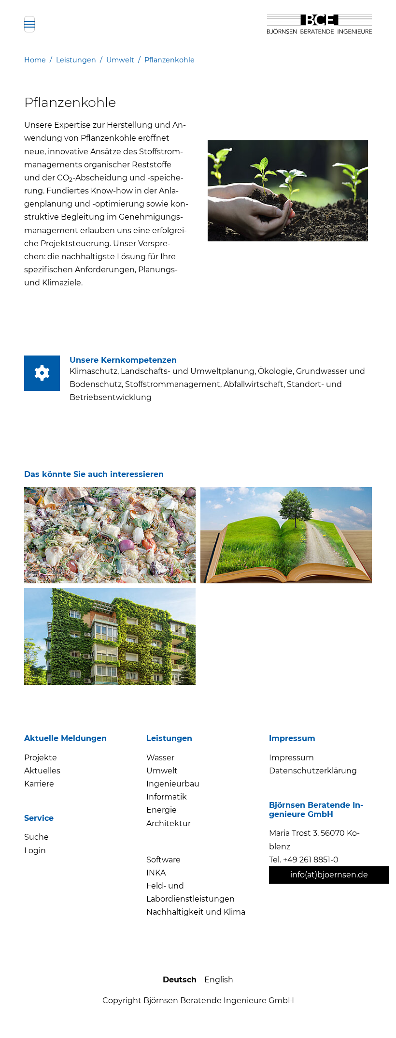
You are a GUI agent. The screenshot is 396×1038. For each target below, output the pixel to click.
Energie (161, 810)
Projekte (40, 757)
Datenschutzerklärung (313, 770)
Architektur (168, 823)
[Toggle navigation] (29, 24)
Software (163, 859)
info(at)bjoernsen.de (329, 874)
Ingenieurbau (172, 783)
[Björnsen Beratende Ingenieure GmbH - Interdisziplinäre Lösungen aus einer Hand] (319, 24)
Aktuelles (42, 770)
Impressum (291, 757)
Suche (36, 837)
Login (35, 850)
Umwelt (162, 770)
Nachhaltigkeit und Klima (195, 912)
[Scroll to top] (370, 1012)
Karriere (39, 783)
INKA (156, 872)
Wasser (160, 757)
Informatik (166, 796)
